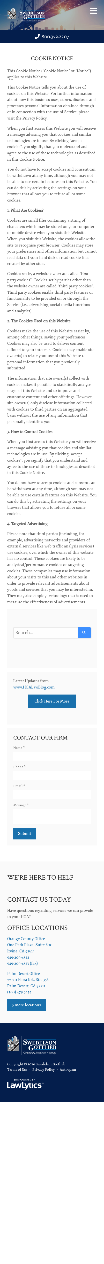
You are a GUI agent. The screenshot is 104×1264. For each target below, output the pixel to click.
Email (19, 786)
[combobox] (45, 632)
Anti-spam (68, 1070)
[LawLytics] (25, 1084)
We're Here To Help (40, 877)
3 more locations (26, 1005)
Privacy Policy (43, 1070)
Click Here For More (52, 701)
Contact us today (39, 899)
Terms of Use (17, 1070)
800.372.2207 (55, 37)
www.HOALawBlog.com (34, 687)
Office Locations (37, 927)
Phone (19, 767)
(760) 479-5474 (19, 992)
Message (21, 805)
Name (19, 748)
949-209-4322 (18, 957)
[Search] (84, 632)
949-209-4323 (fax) (22, 963)
